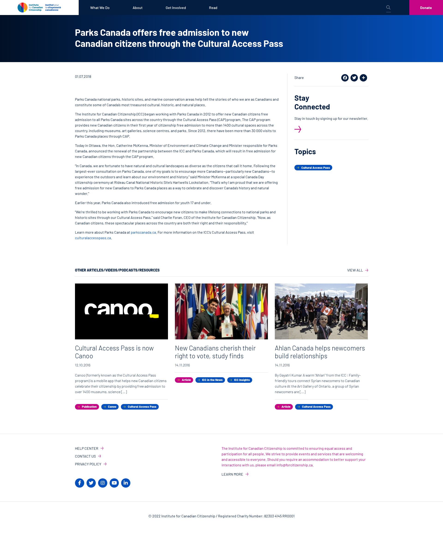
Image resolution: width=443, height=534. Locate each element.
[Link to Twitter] (91, 483)
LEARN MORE (232, 474)
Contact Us (85, 456)
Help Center (86, 448)
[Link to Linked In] (125, 483)
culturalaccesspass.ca (93, 237)
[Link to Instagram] (102, 483)
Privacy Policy (88, 464)
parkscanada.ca (143, 232)
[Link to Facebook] (79, 483)
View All (355, 270)
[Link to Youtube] (114, 483)
